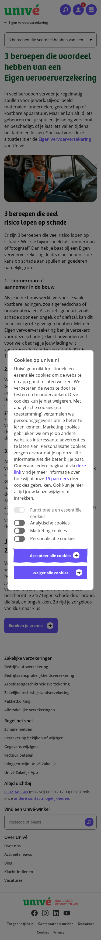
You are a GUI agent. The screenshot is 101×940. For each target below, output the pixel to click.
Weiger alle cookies (50, 572)
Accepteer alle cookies (50, 555)
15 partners (57, 479)
